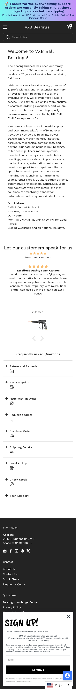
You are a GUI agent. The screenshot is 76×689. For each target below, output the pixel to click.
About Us (9, 569)
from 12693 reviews (38, 257)
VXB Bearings (37, 27)
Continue (38, 669)
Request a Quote (14, 584)
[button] (69, 27)
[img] (38, 253)
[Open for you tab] (67, 675)
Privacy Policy (12, 607)
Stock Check (11, 579)
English (59, 685)
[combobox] (38, 37)
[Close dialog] (68, 616)
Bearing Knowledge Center (20, 602)
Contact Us (10, 574)
